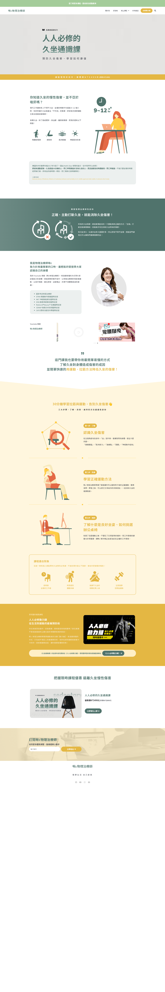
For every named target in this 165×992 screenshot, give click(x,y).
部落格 (115, 10)
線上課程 (124, 10)
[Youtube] (80, 782)
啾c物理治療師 (16, 10)
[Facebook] (76, 782)
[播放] (76, 332)
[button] (155, 10)
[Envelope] (89, 782)
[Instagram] (85, 782)
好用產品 (135, 10)
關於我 (107, 10)
